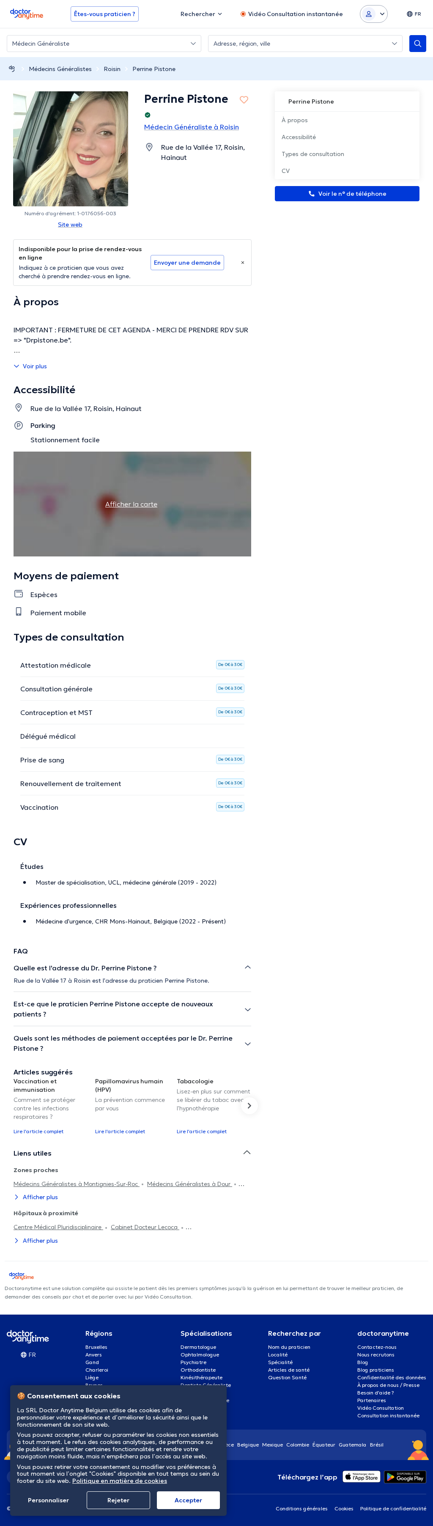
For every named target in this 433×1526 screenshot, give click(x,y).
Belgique (248, 1444)
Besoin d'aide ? (375, 1392)
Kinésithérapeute (201, 1377)
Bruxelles (96, 1347)
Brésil (377, 1444)
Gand (92, 1362)
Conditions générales (302, 1508)
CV (286, 171)
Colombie (297, 1444)
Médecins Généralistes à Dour (189, 1184)
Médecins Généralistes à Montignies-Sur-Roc (77, 1184)
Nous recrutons (376, 1354)
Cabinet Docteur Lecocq (145, 1227)
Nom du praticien (289, 1347)
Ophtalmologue (200, 1354)
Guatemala (353, 1444)
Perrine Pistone (153, 69)
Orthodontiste (198, 1370)
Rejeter (118, 1500)
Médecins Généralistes (60, 69)
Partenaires (371, 1400)
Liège (92, 1377)
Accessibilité (299, 137)
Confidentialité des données (391, 1377)
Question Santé (287, 1377)
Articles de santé (289, 1370)
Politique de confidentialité (393, 1508)
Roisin (112, 69)
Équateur (323, 1444)
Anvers (93, 1354)
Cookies (344, 1508)
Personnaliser (48, 1500)
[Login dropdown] (374, 14)
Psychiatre (193, 1362)
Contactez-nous (377, 1347)
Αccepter (188, 1500)
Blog (362, 1362)
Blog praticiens (375, 1370)
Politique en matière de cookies (119, 1481)
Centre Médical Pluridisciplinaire (58, 1227)
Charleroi (96, 1370)
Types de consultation (313, 154)
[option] (51, 1105)
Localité (278, 1354)
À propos (295, 120)
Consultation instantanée (388, 1415)
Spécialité (280, 1362)
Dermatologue (198, 1347)
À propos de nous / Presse (388, 1385)
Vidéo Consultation (380, 1408)
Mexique (272, 1444)
